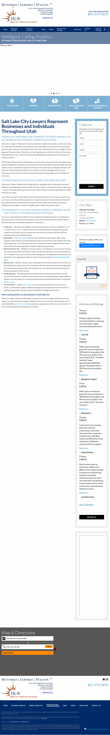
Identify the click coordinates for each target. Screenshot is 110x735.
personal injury (28, 285)
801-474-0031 (98, 14)
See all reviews (86, 505)
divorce (20, 230)
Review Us (91, 517)
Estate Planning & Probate (97, 106)
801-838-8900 (90, 221)
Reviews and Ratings (61, 29)
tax (8, 254)
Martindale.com (24, 722)
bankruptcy (22, 238)
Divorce (33, 105)
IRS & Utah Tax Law (76, 106)
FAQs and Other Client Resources (53, 705)
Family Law (12, 105)
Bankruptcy (54, 105)
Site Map (44, 718)
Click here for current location (16, 638)
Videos (51, 29)
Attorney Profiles (14, 29)
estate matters (9, 282)
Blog (43, 29)
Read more (83, 330)
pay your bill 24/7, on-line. (91, 245)
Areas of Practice (29, 29)
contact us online (22, 304)
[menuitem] (5, 29)
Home (5, 29)
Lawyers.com (15, 722)
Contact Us (87, 29)
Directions (77, 29)
